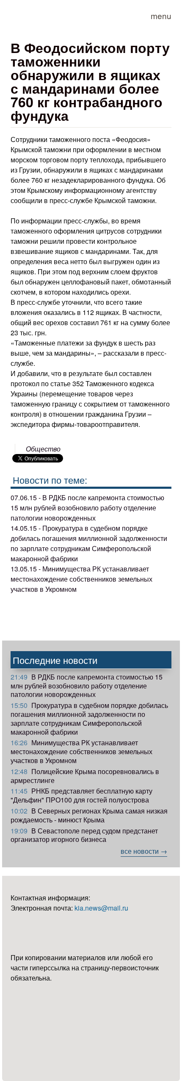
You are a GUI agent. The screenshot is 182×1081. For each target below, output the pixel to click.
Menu (161, 15)
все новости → (144, 851)
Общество (43, 449)
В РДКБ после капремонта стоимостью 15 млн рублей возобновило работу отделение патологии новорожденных (87, 685)
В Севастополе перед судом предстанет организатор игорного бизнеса (84, 835)
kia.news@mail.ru (101, 908)
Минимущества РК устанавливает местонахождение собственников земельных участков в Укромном (81, 751)
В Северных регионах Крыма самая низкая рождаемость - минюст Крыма (89, 815)
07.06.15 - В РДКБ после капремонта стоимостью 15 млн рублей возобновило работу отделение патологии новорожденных (87, 508)
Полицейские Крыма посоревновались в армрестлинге (85, 775)
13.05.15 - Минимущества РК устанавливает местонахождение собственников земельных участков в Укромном (81, 579)
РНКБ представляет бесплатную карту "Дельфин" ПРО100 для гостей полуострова (81, 795)
